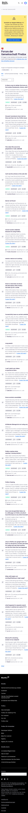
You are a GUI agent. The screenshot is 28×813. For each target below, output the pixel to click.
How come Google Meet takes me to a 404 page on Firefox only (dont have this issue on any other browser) (16, 513)
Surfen (14, 165)
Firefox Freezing (10, 482)
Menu (22, 3)
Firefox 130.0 (5, 69)
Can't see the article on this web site (16, 174)
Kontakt (3, 810)
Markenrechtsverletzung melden (11, 688)
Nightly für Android (7, 741)
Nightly (3, 739)
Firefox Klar (4, 721)
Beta (2, 733)
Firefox (9, 105)
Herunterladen (5, 710)
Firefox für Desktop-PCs (8, 712)
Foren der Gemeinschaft (9, 9)
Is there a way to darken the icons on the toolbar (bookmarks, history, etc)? (16, 86)
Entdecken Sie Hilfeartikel (9, 700)
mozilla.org (4, 799)
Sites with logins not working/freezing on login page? (15, 577)
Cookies (3, 808)
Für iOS (3, 718)
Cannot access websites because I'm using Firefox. (13, 230)
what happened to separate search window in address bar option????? (16, 606)
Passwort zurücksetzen (8, 756)
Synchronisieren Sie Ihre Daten (10, 759)
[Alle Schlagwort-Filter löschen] (11, 70)
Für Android (4, 715)
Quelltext (4, 690)
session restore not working (13, 258)
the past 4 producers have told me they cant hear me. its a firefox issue (16, 117)
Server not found (10, 201)
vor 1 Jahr (20, 109)
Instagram (7, 779)
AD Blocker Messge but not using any (16, 424)
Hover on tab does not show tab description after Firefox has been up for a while (13, 285)
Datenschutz (5, 805)
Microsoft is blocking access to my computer (12, 638)
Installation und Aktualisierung (15, 627)
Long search (9, 343)
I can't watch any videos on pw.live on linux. (12, 369)
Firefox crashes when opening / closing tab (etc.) (13, 452)
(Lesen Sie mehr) (19, 99)
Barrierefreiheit (17, 105)
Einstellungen (16, 386)
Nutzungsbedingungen (8, 802)
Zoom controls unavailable (13, 397)
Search (19, 3)
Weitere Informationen (14, 40)
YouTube (4, 779)
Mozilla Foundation (7, 786)
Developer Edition (6, 730)
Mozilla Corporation (18, 783)
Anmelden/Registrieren (8, 751)
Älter (2, 666)
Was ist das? (5, 753)
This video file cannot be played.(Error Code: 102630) (13, 148)
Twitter (3, 693)
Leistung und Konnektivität (20, 136)
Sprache (3, 771)
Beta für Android (6, 736)
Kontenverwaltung (18, 658)
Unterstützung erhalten (8, 762)
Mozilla (5, 677)
